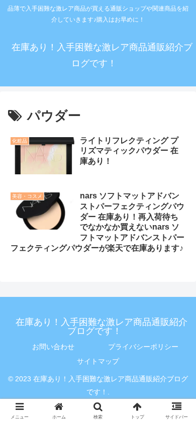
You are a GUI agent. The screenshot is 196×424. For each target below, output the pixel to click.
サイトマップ (98, 361)
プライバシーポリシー (143, 347)
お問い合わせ (53, 347)
